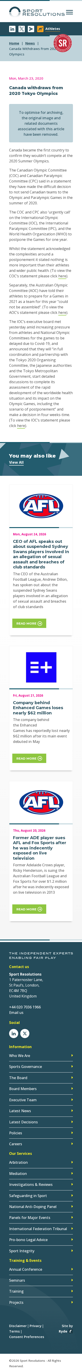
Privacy (35, 1325)
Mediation (18, 1173)
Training (16, 1291)
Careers (15, 1143)
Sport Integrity (21, 1250)
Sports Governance (25, 1066)
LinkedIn (12, 29)
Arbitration (18, 1162)
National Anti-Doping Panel (32, 1206)
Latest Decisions (23, 1122)
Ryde (63, 1331)
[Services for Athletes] (40, 29)
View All (16, 462)
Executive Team (23, 1099)
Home (14, 43)
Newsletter (31, 29)
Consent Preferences (26, 1336)
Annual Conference (25, 1269)
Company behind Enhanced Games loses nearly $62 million (38, 708)
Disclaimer (18, 1325)
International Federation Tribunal (38, 1228)
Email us (16, 1012)
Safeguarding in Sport (28, 1195)
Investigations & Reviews (31, 1184)
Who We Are (19, 1055)
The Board (18, 1077)
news (30, 43)
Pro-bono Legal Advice (28, 1239)
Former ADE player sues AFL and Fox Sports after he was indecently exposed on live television (39, 848)
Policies (15, 1132)
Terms (14, 1331)
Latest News (20, 1110)
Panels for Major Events (29, 1217)
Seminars (17, 1280)
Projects (16, 1302)
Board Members (23, 1088)
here (62, 276)
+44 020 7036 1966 (25, 1007)
